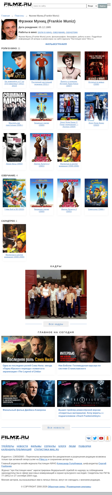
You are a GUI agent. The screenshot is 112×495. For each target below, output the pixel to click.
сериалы (50, 446)
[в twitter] (94, 438)
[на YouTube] (101, 438)
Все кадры (56, 324)
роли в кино (44, 32)
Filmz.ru (43, 459)
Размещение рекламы (79, 486)
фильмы (36, 446)
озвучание (59, 32)
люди (72, 446)
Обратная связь (56, 486)
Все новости (56, 427)
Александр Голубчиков (69, 463)
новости (22, 446)
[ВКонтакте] (88, 438)
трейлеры (7, 446)
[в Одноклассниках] (107, 438)
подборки (85, 446)
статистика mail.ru (46, 449)
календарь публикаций (16, 449)
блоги (62, 446)
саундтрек (72, 32)
